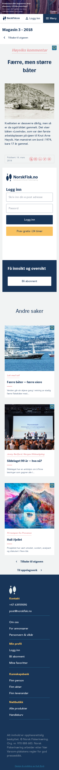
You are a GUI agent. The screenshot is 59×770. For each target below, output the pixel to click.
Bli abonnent (29, 281)
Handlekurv (16, 715)
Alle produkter (18, 708)
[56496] (52, 485)
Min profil (15, 643)
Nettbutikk (16, 702)
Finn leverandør (18, 693)
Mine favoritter (18, 663)
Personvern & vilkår (21, 635)
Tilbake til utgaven (18, 37)
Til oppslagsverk (27, 570)
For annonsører (18, 628)
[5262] (54, 48)
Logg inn (29, 219)
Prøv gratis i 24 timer (30, 231)
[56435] (52, 406)
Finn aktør (15, 687)
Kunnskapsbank (19, 674)
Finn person (16, 680)
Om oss (14, 622)
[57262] (52, 328)
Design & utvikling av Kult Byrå (29, 766)
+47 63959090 (18, 604)
